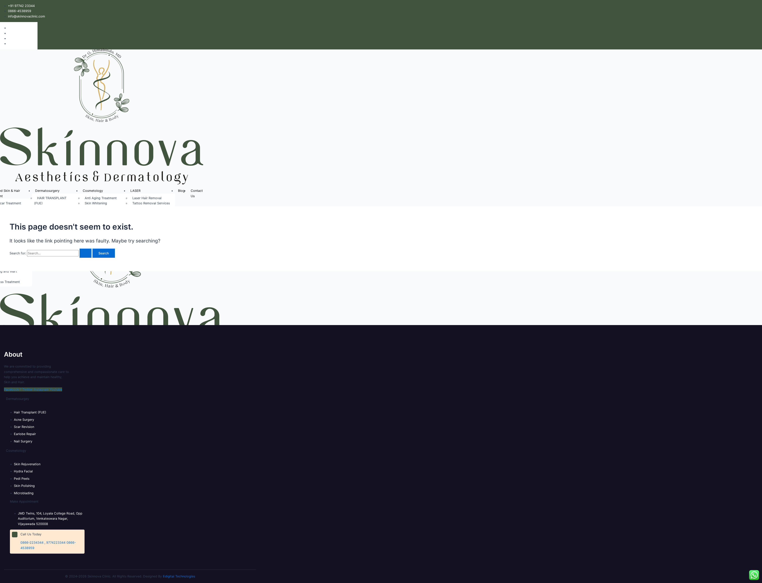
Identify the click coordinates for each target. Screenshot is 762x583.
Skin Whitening (96, 203)
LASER (135, 191)
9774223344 (55, 542)
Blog (181, 191)
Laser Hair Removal (147, 198)
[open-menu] (212, 191)
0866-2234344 (31, 542)
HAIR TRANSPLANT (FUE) (50, 200)
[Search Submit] (85, 253)
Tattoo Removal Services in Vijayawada (149, 205)
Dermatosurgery (47, 191)
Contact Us (197, 193)
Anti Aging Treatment (101, 198)
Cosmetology (93, 191)
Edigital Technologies (179, 576)
